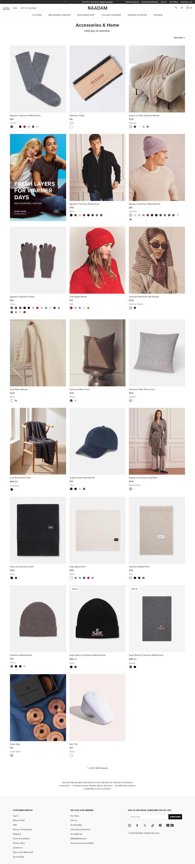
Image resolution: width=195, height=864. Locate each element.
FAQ (15, 824)
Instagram (129, 825)
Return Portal (19, 820)
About (164, 2)
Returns (174, 2)
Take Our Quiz (132, 2)
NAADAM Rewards (150, 2)
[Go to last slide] (65, 2)
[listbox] (179, 37)
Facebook (137, 825)
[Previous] (13, 79)
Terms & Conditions (21, 838)
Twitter (144, 825)
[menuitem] (28, 7)
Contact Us (186, 2)
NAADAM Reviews (79, 838)
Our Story (75, 815)
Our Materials (76, 834)
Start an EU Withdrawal (23, 852)
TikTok (152, 825)
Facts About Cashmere (81, 829)
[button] (170, 825)
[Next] (63, 79)
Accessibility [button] (18, 856)
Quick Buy (38, 109)
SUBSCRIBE (175, 816)
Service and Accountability (82, 843)
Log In (15, 815)
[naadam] (97, 8)
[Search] (176, 8)
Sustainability (76, 824)
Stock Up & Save (106, 2)
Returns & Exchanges (22, 829)
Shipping (17, 834)
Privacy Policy (19, 843)
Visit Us (74, 820)
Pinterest (160, 825)
